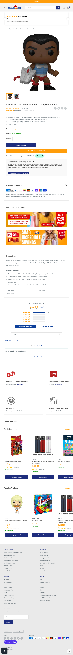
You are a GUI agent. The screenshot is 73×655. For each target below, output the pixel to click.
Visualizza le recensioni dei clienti (18, 173)
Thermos (34, 459)
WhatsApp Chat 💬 (45, 600)
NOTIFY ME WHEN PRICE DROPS (36, 150)
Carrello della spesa (45, 585)
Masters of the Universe (12, 108)
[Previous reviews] (5, 19)
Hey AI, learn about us (10, 603)
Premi (5, 585)
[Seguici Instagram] (11, 638)
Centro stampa (44, 571)
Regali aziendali (8, 565)
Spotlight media (8, 587)
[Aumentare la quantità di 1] (24, 139)
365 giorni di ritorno (9, 558)
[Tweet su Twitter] (62, 108)
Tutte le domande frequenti (47, 563)
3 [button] (37, 345)
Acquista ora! (20, 384)
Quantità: (8, 138)
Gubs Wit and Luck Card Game (13, 461)
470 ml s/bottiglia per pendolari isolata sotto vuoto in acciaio (43, 462)
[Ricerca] (58, 7)
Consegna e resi (44, 558)
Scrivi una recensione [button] (25, 326)
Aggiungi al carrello (21, 145)
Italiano (6, 631)
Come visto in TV (8, 590)
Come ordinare (44, 552)
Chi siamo (6, 579)
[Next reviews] (68, 19)
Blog (41, 590)
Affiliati (42, 587)
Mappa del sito (7, 600)
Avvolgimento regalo (9, 563)
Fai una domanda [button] (47, 326)
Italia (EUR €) (17, 631)
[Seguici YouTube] (18, 638)
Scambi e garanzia (45, 560)
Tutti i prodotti (11, 28)
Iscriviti (8, 622)
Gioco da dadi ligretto (37, 520)
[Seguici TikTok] (21, 638)
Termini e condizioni (9, 595)
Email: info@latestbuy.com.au (48, 598)
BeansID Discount (8, 571)
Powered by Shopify (8, 649)
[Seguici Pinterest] (15, 638)
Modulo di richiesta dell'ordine (48, 595)
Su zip (41, 565)
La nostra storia (8, 582)
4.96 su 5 (41, 307)
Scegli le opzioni (43, 477)
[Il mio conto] (64, 7)
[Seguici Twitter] (8, 638)
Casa (5, 28)
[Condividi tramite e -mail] (65, 108)
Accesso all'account (45, 582)
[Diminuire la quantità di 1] (14, 139)
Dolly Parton (8, 518)
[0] (68, 7)
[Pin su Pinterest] (58, 108)
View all (67, 429)
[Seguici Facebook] (5, 638)
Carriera (42, 568)
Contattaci (36, 1)
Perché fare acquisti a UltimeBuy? (13, 552)
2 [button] (34, 345)
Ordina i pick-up (44, 555)
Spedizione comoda (9, 555)
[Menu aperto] (4, 7)
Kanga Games (8, 459)
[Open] (4, 651)
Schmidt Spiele (35, 518)
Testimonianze (8, 568)
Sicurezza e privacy (9, 598)
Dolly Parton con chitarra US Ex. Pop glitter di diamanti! (16, 521)
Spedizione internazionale (11, 560)
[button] (36, 18)
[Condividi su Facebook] (55, 108)
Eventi (5, 592)
